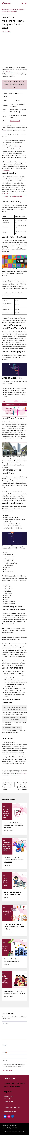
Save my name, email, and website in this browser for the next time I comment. (14, 1065)
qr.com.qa (12, 87)
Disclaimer (16, 1128)
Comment (6, 1023)
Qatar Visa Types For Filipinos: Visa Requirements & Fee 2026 (7, 784)
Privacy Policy (7, 1128)
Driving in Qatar (8, 1097)
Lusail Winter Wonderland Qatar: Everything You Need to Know (14, 926)
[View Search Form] (22, 3)
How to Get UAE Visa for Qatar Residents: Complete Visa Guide (13, 825)
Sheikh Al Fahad (7, 32)
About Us (5, 1125)
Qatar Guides (5, 170)
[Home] (2, 9)
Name (5, 1045)
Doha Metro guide (15, 121)
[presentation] (14, 811)
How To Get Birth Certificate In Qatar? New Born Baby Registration (22, 784)
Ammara (7, 897)
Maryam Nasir (8, 932)
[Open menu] (25, 3)
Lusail (18, 147)
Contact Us (13, 1125)
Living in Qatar (8, 1099)
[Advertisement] (14, 49)
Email (5, 1053)
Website (5, 1060)
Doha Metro (9, 72)
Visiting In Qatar (6, 14)
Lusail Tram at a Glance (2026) (13, 196)
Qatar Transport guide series (13, 775)
